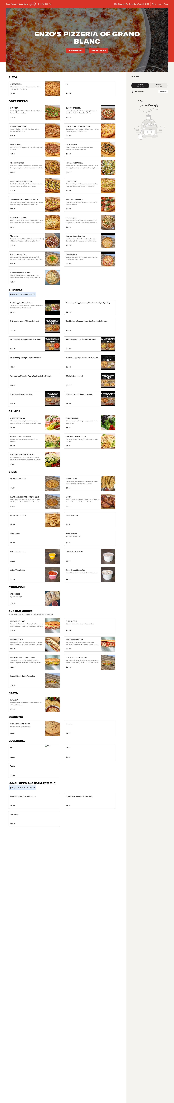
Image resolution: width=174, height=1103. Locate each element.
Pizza (13, 77)
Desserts (16, 716)
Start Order (98, 50)
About (166, 4)
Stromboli (17, 587)
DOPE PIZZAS (18, 101)
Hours (160, 4)
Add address (163, 91)
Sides (13, 471)
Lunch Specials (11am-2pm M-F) (32, 783)
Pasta (13, 693)
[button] (34, 88)
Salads (14, 411)
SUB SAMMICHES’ (21, 610)
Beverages (17, 740)
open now (32, 4)
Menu (154, 4)
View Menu (75, 50)
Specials (16, 289)
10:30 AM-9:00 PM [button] (44, 4)
